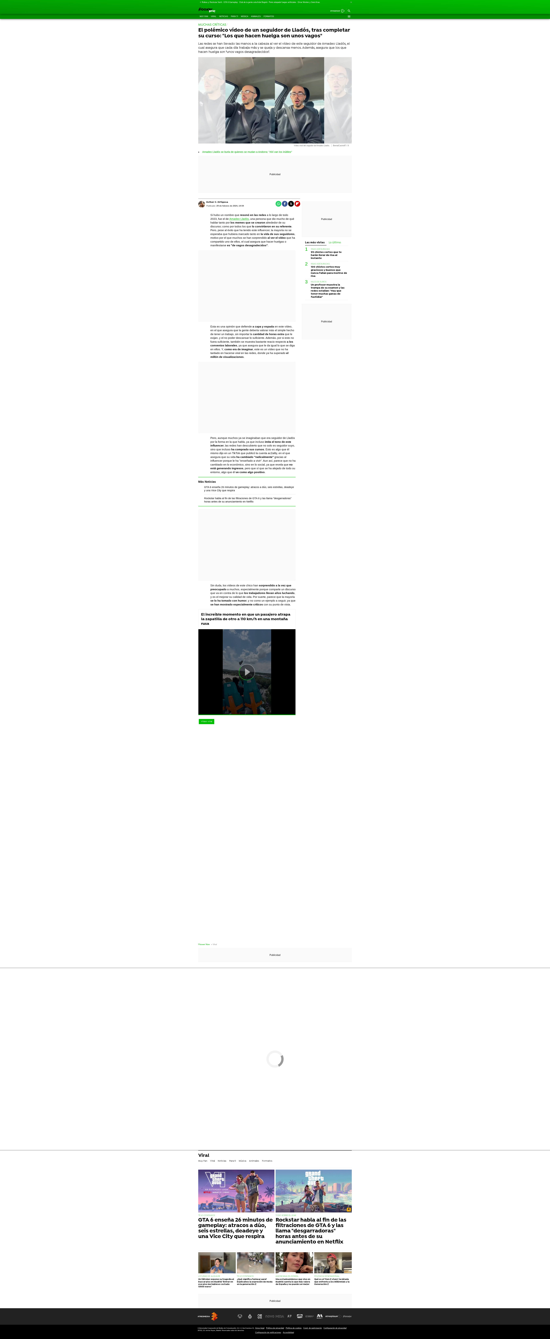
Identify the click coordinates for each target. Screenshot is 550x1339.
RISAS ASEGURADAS (320, 249)
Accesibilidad (288, 1332)
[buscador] (349, 11)
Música (244, 16)
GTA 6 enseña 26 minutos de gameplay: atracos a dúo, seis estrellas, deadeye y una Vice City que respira (235, 1228)
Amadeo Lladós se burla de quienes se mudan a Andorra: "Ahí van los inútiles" (247, 151)
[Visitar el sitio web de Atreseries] (289, 1316)
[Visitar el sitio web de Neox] (260, 1316)
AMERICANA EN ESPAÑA (287, 1276)
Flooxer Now (204, 944)
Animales (256, 16)
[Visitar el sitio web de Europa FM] (309, 1316)
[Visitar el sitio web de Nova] (270, 1316)
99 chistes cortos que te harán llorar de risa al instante (326, 255)
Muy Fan (204, 16)
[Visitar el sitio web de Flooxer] (347, 1316)
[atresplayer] (336, 11)
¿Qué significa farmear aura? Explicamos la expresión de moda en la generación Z (254, 1282)
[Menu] (349, 16)
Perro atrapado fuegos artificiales (282, 2)
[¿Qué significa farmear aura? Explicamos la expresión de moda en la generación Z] (255, 1263)
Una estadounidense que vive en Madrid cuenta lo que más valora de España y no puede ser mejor (293, 1282)
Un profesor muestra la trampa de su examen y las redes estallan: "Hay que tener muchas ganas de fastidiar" (327, 290)
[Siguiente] (350, 2)
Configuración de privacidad (335, 1328)
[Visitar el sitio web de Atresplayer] (333, 1316)
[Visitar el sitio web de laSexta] (250, 1316)
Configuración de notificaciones (268, 1332)
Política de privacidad (275, 1328)
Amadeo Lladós (239, 218)
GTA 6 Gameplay (231, 2)
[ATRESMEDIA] (208, 1316)
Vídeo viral (206, 721)
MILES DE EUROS (318, 282)
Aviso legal (259, 1328)
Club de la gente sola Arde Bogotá (253, 2)
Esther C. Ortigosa (217, 202)
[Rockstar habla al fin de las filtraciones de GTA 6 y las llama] (314, 1191)
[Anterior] (199, 2)
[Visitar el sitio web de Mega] (280, 1316)
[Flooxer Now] (217, 10)
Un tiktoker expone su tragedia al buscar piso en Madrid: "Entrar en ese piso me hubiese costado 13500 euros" (216, 1283)
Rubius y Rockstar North (212, 2)
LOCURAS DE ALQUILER (209, 1276)
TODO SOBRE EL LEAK (286, 1215)
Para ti (234, 16)
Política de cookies (294, 1328)
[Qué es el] (333, 1263)
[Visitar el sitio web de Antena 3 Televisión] (240, 1316)
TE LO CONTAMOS (206, 1215)
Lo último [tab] (335, 242)
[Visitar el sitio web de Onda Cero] (299, 1316)
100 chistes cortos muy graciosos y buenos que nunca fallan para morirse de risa (329, 271)
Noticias (223, 16)
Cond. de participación (312, 1328)
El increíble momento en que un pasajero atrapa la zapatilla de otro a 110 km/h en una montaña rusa (245, 619)
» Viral (214, 944)
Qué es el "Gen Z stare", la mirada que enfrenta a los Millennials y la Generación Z (331, 1282)
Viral (213, 16)
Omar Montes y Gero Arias (309, 2)
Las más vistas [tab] (315, 242)
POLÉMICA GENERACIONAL (326, 1276)
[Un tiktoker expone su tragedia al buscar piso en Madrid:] (217, 1263)
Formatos (269, 16)
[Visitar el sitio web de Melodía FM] (319, 1316)
